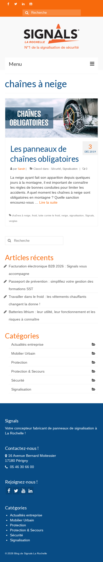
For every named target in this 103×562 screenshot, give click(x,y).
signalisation (77, 215)
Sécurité (56, 168)
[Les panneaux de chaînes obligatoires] (51, 118)
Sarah (21, 168)
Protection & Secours (27, 371)
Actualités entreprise (27, 344)
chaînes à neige (21, 215)
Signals (89, 215)
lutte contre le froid (49, 215)
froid (34, 215)
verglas (13, 221)
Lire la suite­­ (48, 202)
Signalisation (70, 168)
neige (65, 215)
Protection (19, 362)
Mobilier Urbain (23, 353)
